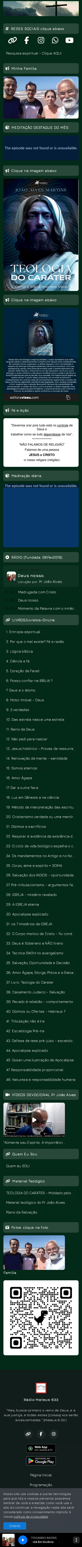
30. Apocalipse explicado (27, 914)
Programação (41, 1485)
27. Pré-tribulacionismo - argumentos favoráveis (42, 885)
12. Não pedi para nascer (27, 739)
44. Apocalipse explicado (27, 1050)
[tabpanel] (34, 1124)
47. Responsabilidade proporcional (34, 1070)
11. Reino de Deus (20, 729)
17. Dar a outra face (22, 788)
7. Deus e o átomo (20, 690)
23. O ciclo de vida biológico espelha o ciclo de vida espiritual (42, 846)
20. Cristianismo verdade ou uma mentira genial (42, 817)
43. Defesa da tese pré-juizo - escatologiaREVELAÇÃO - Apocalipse (42, 1041)
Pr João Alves (50, 582)
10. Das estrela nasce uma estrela (35, 719)
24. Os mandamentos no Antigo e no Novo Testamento (42, 856)
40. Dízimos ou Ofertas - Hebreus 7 (35, 1011)
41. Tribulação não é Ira (25, 1021)
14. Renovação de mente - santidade (36, 758)
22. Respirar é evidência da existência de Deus (42, 836)
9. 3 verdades (17, 710)
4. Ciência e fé (18, 661)
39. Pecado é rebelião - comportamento (39, 1002)
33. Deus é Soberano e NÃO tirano (34, 943)
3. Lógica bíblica (19, 651)
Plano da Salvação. (22, 1212)
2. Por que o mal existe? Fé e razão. (35, 641)
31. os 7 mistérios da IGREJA (29, 924)
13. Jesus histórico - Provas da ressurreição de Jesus (42, 748)
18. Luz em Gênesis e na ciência (32, 797)
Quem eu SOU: (18, 1166)
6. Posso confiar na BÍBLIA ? (29, 681)
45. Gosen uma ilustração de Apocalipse (40, 1060)
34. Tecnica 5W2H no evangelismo (34, 953)
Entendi (15, 1526)
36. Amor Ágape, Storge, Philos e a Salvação (42, 972)
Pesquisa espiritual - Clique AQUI (34, 53)
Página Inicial (41, 1475)
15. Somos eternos (21, 768)
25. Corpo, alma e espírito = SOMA (34, 865)
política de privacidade (31, 1516)
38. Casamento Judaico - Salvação (35, 992)
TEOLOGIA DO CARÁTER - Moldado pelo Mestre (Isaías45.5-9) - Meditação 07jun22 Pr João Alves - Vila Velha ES (42, 1193)
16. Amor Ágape (19, 778)
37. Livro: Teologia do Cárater (30, 982)
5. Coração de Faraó (23, 671)
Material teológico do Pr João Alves (35, 1202)
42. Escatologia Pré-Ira (25, 1031)
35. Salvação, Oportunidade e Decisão (38, 963)
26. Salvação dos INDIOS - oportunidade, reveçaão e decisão (42, 875)
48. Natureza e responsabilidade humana (40, 1079)
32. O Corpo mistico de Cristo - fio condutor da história (42, 934)
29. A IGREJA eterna (22, 904)
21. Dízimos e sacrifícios (26, 826)
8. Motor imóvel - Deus (25, 700)
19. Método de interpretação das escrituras (42, 807)
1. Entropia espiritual (23, 632)
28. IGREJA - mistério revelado (31, 895)
